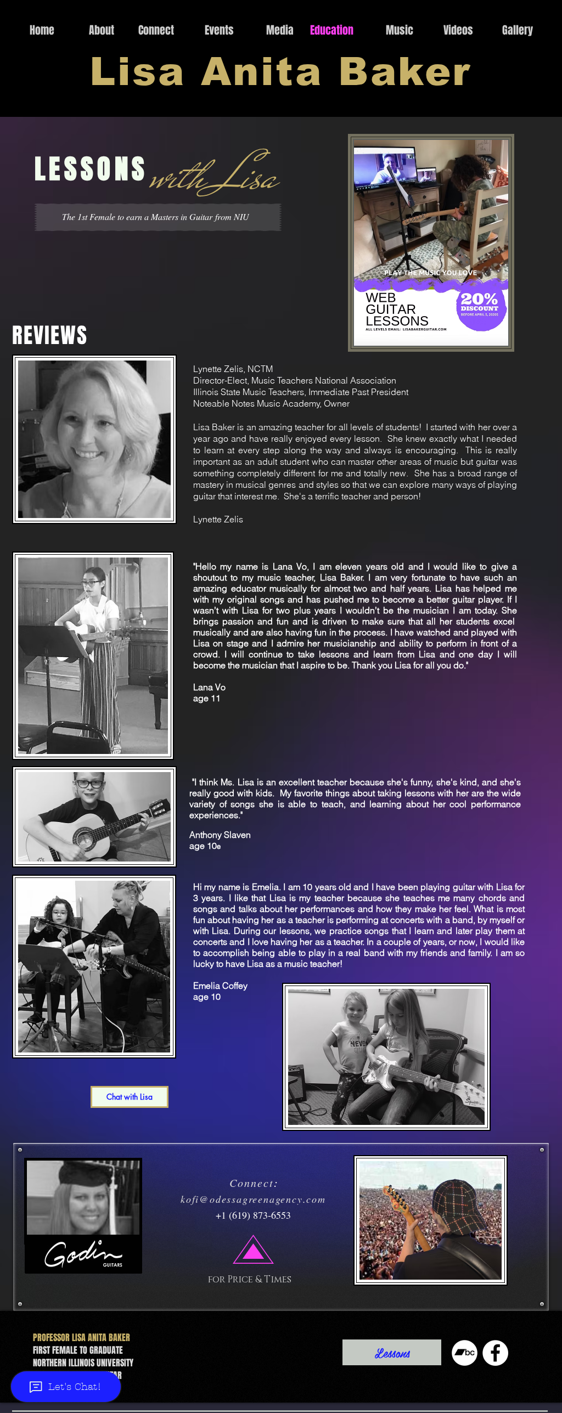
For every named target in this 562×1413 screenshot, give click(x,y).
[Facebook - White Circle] (495, 1353)
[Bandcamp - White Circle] (464, 1353)
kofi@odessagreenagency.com (253, 1199)
